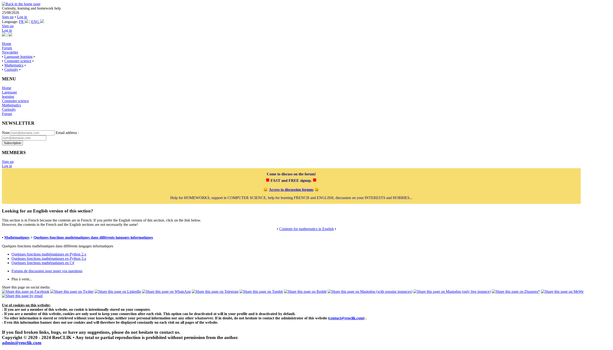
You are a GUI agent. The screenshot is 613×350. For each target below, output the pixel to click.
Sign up (8, 17)
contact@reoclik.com (346, 318)
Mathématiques (16, 237)
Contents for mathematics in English (306, 229)
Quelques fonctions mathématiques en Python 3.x (48, 258)
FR (22, 22)
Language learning (18, 57)
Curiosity (11, 69)
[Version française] (4, 35)
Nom (6, 133)
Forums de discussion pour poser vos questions (46, 271)
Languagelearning (9, 94)
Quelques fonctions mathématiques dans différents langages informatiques (93, 237)
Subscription (12, 143)
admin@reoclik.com (21, 342)
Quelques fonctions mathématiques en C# (42, 263)
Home (6, 44)
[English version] (10, 35)
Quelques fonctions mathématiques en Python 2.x (48, 254)
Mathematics (13, 65)
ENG (35, 22)
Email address (66, 133)
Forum (7, 48)
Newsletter (10, 52)
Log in (22, 17)
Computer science (17, 61)
